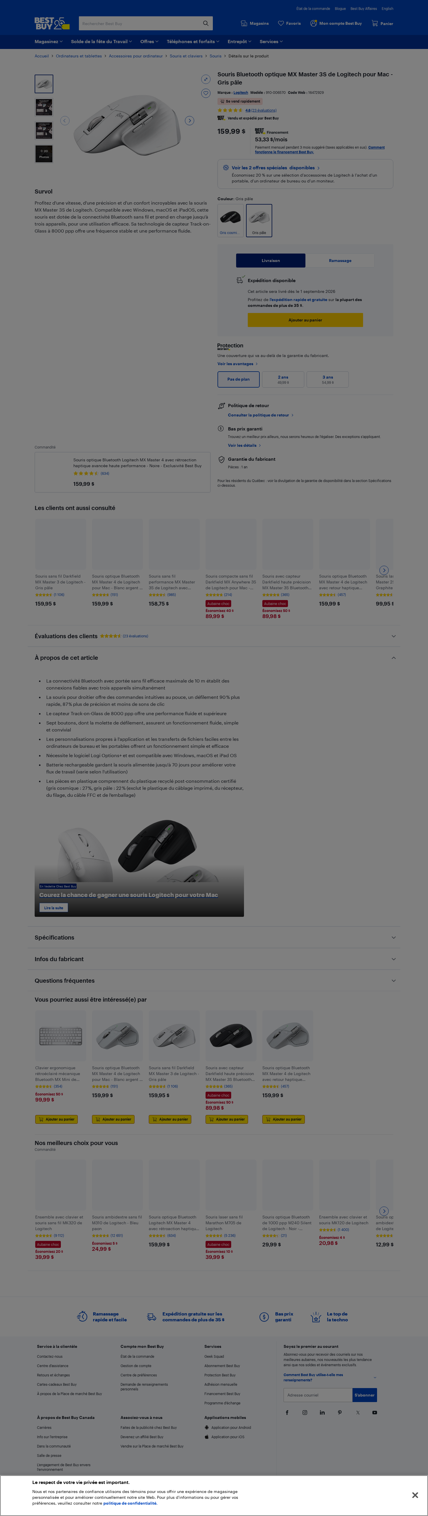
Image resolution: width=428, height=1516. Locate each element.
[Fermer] (415, 1495)
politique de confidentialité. (130, 1503)
